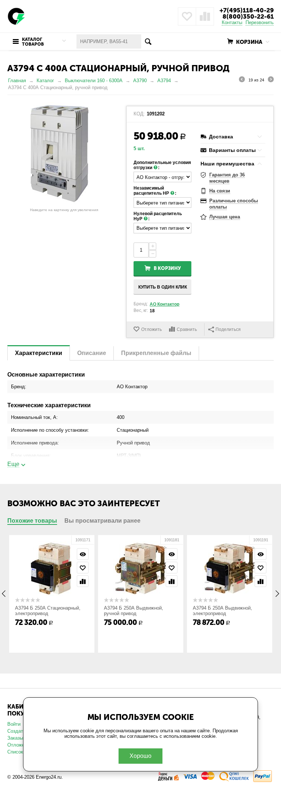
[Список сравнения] (205, 16)
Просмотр (83, 554)
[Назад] (242, 80)
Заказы (15, 738)
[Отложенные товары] (187, 16)
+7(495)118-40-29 (247, 10)
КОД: (139, 114)
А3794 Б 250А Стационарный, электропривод (47, 610)
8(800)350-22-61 (248, 16)
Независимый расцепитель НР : (155, 191)
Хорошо (140, 756)
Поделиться (228, 329)
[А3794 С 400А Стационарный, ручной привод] (64, 153)
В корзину (167, 268)
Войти (13, 724)
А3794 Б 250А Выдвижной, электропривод (222, 610)
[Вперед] (271, 80)
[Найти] (148, 41)
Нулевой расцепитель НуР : (158, 216)
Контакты (232, 22)
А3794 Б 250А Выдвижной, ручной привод (133, 610)
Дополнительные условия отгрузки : (162, 165)
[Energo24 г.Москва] (16, 16)
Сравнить (187, 329)
